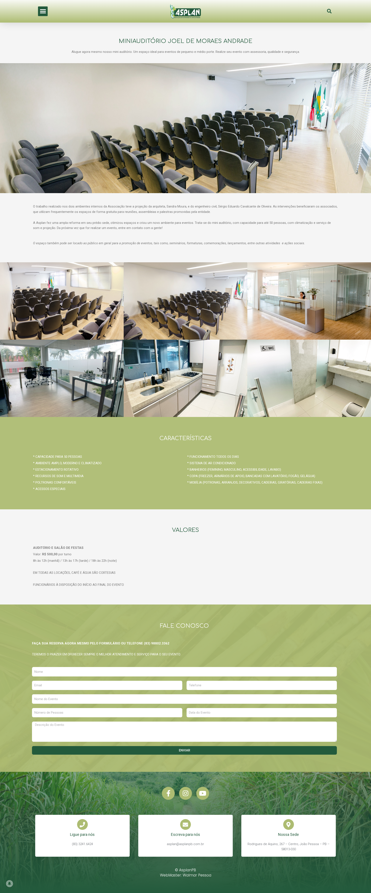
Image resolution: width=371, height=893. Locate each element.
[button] (43, 11)
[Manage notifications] (9, 883)
